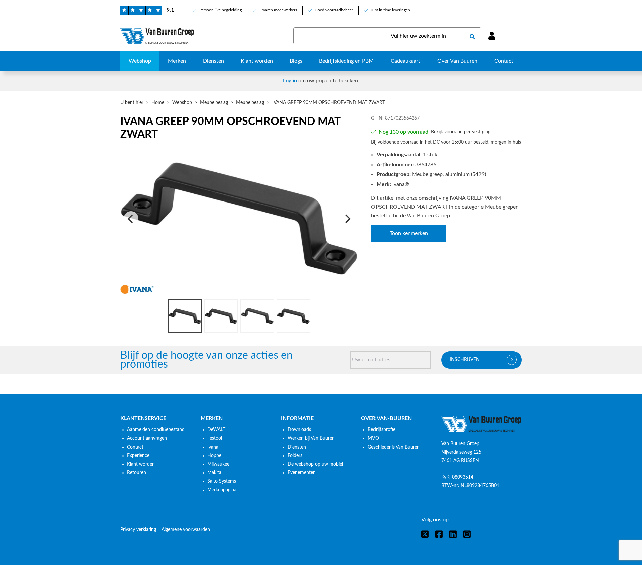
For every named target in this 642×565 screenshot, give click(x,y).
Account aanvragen (147, 438)
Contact (135, 447)
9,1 (170, 10)
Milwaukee (218, 464)
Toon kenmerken (409, 233)
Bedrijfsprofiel (382, 429)
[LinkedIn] (453, 534)
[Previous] (131, 218)
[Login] (491, 36)
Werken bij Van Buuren (311, 438)
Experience (138, 455)
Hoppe (214, 455)
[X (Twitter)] (425, 534)
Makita (214, 472)
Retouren (136, 472)
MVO (373, 438)
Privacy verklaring (138, 529)
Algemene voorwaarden (186, 529)
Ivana (212, 447)
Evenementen (302, 472)
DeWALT (216, 429)
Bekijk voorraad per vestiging (460, 132)
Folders (295, 455)
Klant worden (141, 464)
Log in (290, 80)
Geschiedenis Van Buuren (394, 447)
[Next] (347, 218)
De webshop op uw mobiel (315, 464)
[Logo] (481, 424)
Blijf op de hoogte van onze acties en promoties (206, 360)
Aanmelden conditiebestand (156, 429)
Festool (214, 438)
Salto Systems (221, 481)
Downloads (299, 429)
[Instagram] (467, 534)
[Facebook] (439, 534)
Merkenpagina (221, 490)
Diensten (297, 447)
